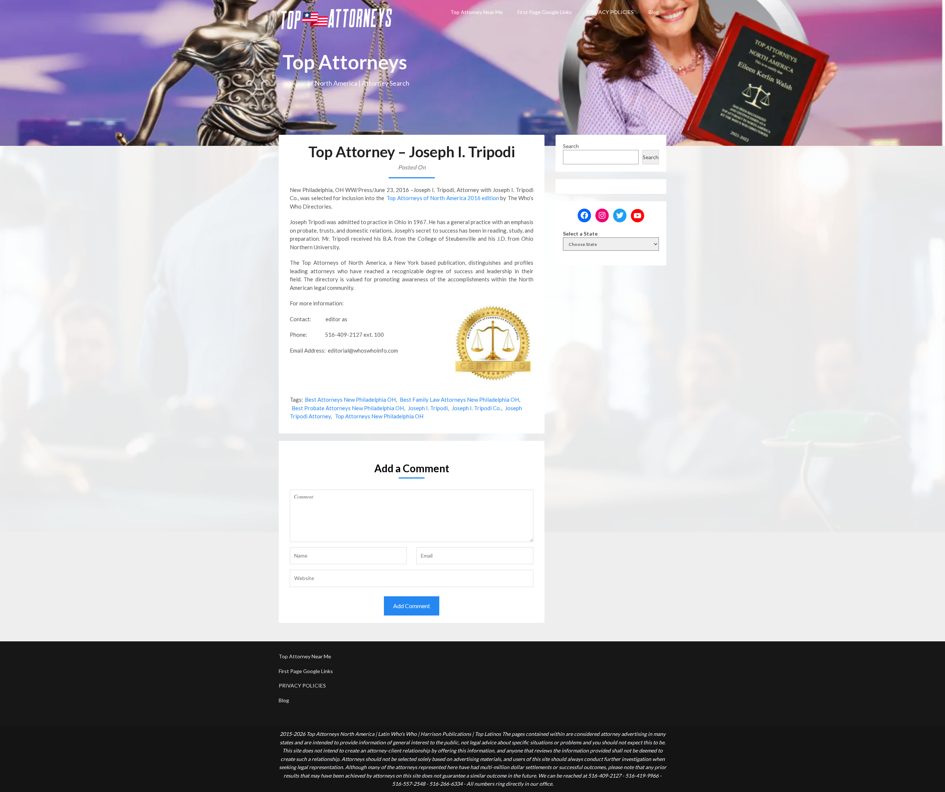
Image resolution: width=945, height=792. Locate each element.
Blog (654, 12)
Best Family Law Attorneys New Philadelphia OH (459, 399)
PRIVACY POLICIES (610, 12)
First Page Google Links (545, 12)
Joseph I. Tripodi (428, 408)
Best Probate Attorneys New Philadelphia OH (348, 408)
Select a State (580, 233)
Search (571, 146)
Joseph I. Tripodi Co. (476, 408)
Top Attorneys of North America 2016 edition (442, 198)
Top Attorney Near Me (476, 12)
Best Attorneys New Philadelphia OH (350, 399)
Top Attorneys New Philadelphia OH (379, 416)
